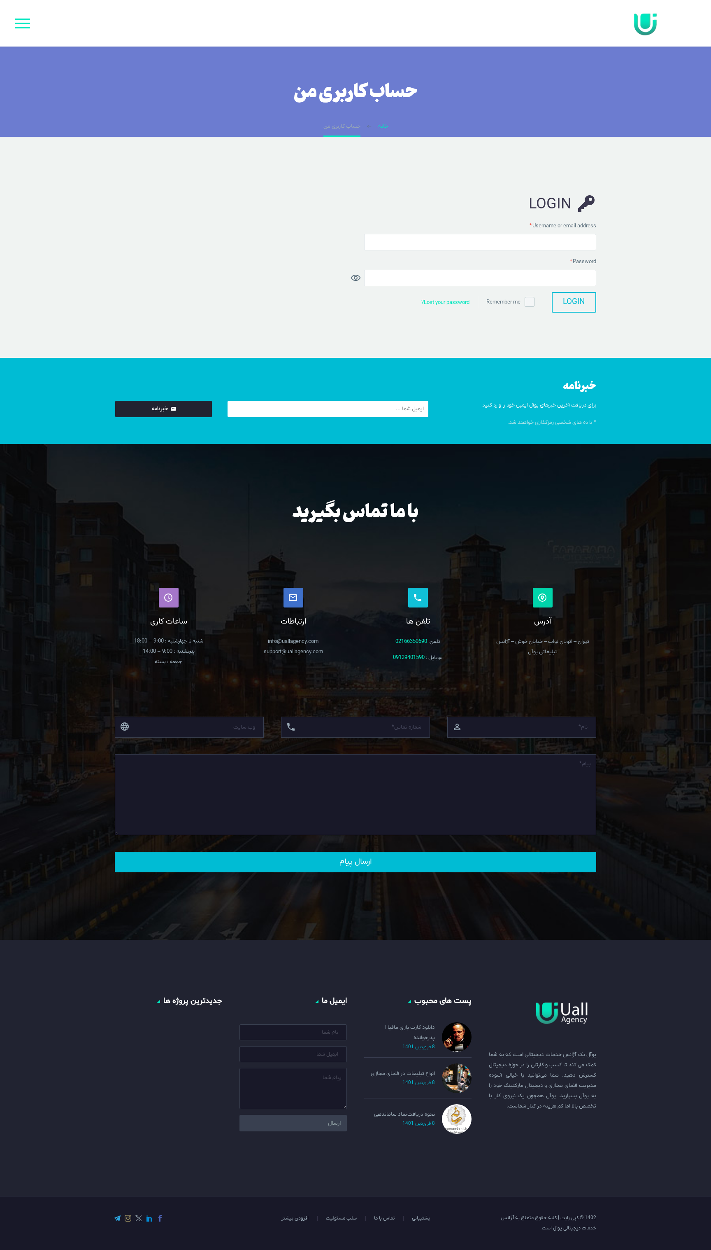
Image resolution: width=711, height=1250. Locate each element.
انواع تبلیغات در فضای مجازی (403, 1073)
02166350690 (411, 641)
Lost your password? (445, 302)
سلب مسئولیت (341, 1218)
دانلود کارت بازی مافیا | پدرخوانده (410, 1032)
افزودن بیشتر (295, 1218)
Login (574, 302)
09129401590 (409, 657)
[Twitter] (138, 1218)
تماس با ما (384, 1218)
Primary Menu (22, 23)
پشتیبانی (421, 1218)
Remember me (503, 302)
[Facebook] (160, 1218)
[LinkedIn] (149, 1218)
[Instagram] (128, 1218)
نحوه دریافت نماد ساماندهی (404, 1114)
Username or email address (552, 225)
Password (573, 261)
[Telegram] (117, 1218)
